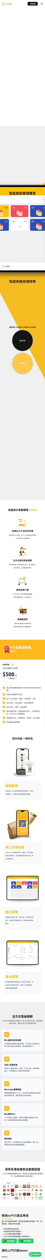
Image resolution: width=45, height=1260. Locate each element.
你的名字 (5, 1257)
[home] (7, 3)
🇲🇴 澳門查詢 (26, 1241)
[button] (41, 3)
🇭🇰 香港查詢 (9, 1241)
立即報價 (33, 4)
